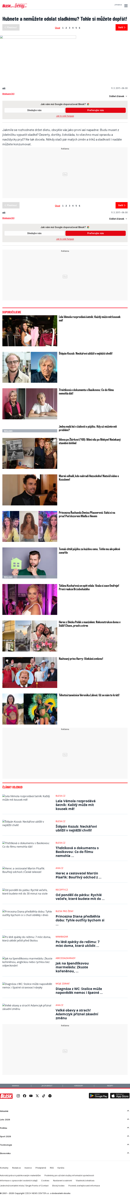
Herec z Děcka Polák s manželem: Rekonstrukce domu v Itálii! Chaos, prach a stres (89, 623)
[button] (125, 5)
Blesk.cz (60, 795)
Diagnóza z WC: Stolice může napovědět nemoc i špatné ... (79, 990)
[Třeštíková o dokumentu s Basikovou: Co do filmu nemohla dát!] (29, 403)
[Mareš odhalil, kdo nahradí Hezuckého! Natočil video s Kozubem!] (29, 489)
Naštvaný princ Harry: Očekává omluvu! (81, 658)
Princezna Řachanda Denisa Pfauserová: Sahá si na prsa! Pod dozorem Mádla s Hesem (87, 514)
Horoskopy (78, 1086)
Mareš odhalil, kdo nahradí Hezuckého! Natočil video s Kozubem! (89, 477)
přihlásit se (118, 5)
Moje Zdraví (62, 983)
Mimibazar (62, 936)
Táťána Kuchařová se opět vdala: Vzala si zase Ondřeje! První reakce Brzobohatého (89, 587)
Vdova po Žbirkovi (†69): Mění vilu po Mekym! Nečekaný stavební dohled (90, 441)
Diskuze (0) (8, 93)
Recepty (110, 1086)
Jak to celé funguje (65, 116)
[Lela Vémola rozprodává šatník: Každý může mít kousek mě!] (29, 330)
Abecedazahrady (65, 958)
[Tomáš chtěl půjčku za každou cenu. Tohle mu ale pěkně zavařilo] (29, 562)
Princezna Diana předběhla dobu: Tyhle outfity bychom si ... (80, 920)
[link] (18, 1096)
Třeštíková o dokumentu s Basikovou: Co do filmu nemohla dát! (86, 391)
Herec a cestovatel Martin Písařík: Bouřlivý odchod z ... (78, 875)
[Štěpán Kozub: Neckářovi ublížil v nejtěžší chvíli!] (29, 367)
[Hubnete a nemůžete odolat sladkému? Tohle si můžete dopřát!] (38, 36)
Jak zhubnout (47, 1086)
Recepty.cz (62, 889)
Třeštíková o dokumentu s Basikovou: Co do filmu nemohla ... (77, 852)
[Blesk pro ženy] (14, 8)
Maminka (15, 1086)
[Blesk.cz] (6, 1096)
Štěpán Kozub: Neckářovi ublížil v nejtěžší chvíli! (85, 353)
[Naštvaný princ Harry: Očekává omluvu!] (29, 672)
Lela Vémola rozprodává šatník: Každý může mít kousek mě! (89, 318)
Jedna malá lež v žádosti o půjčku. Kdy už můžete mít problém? (88, 428)
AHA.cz (59, 868)
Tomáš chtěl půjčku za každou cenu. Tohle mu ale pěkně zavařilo (89, 550)
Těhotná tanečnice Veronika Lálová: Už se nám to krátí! (89, 695)
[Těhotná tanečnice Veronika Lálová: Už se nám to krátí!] (29, 709)
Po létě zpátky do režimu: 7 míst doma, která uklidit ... (78, 944)
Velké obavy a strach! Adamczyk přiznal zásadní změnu (77, 1014)
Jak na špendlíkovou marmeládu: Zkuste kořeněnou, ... (72, 967)
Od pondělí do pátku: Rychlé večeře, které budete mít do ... (80, 897)
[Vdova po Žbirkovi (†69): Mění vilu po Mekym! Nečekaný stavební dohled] (29, 453)
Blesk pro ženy (64, 911)
